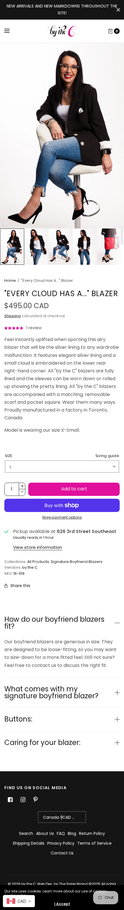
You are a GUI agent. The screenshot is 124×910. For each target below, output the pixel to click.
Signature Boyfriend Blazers (76, 561)
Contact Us (62, 853)
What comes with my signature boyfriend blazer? (51, 692)
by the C (29, 567)
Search (26, 833)
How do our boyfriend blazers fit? (54, 623)
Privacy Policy (60, 843)
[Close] (118, 10)
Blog (72, 833)
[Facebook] (10, 800)
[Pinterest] (35, 800)
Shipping (12, 316)
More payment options (62, 517)
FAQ (61, 833)
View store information (37, 547)
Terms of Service (94, 843)
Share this (20, 586)
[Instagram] (23, 800)
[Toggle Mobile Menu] (10, 31)
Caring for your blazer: (42, 742)
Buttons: (18, 719)
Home (10, 280)
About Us (45, 833)
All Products (38, 561)
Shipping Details (28, 843)
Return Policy (92, 833)
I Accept (62, 904)
